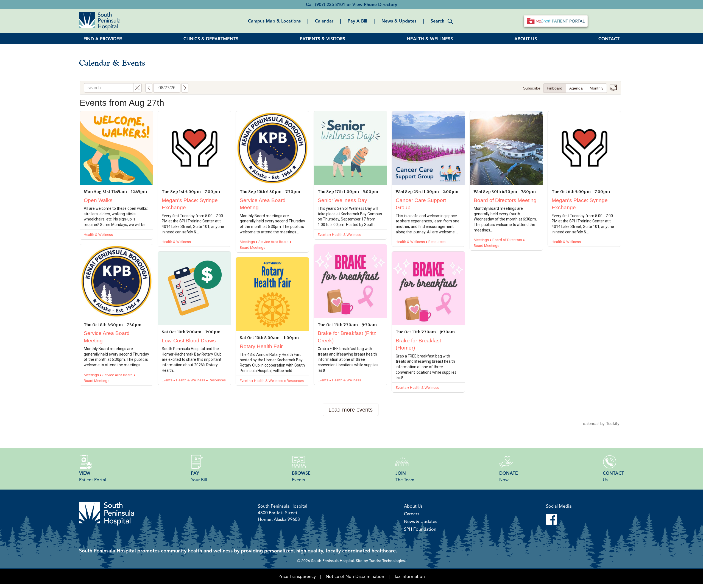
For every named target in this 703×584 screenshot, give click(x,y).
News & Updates (398, 21)
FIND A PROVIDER (102, 39)
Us (613, 476)
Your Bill (199, 476)
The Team (404, 476)
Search (437, 21)
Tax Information (409, 576)
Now (508, 476)
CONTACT (609, 39)
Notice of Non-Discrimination (355, 576)
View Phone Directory (374, 4)
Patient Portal (92, 476)
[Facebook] (558, 519)
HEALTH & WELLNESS (430, 39)
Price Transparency (297, 576)
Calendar (324, 21)
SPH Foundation (420, 529)
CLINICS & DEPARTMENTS (210, 39)
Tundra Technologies (387, 560)
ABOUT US (525, 39)
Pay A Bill (357, 21)
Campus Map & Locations (274, 21)
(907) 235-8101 (330, 4)
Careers (411, 514)
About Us (413, 506)
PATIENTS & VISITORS (322, 39)
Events (301, 476)
